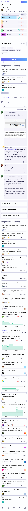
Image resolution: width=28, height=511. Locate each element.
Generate (23, 43)
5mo (18, 112)
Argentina (9, 48)
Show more (5, 93)
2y (7, 165)
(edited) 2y (19, 176)
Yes (19, 17)
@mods (6, 114)
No (22, 17)
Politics (4, 48)
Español (19, 50)
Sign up (24, 2)
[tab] (5, 97)
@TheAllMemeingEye (10, 149)
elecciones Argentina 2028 (8, 50)
